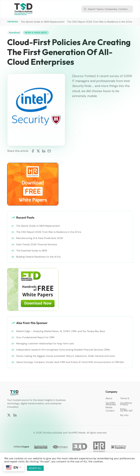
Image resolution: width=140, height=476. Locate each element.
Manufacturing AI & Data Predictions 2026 (39, 238)
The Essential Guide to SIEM (31, 250)
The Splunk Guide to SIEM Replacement (42, 21)
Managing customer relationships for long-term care (45, 343)
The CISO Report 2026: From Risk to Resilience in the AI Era (99, 21)
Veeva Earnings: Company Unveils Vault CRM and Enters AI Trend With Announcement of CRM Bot (70, 362)
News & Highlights (36, 32)
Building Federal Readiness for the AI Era (38, 256)
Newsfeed (14, 32)
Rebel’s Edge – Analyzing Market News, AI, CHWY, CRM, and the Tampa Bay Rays (60, 331)
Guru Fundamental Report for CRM (35, 337)
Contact (110, 410)
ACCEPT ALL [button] (35, 468)
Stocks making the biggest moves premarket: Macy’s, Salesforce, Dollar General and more (65, 355)
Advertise (111, 404)
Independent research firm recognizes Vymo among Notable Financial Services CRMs (63, 349)
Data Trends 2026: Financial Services (36, 244)
